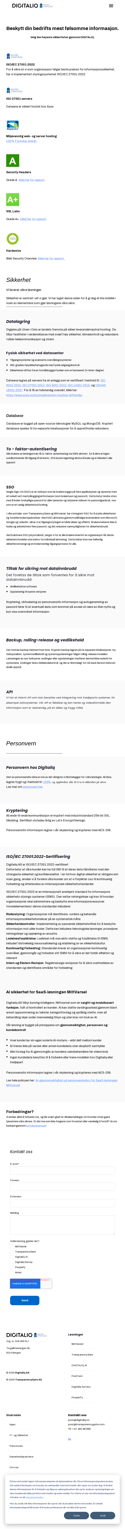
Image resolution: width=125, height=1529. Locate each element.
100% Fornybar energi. (21, 141)
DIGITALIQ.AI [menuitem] (79, 1365)
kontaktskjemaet (36, 1125)
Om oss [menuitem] (13, 1467)
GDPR (46, 782)
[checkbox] (23, 1259)
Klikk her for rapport (32, 180)
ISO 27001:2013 (33, 385)
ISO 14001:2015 (79, 385)
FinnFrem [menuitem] (77, 1376)
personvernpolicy (34, 1497)
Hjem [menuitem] (12, 1424)
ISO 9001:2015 (56, 385)
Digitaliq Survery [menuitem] (81, 1386)
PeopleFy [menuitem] (77, 1397)
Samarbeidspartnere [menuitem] (21, 1456)
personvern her (32, 787)
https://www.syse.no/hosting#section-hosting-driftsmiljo (44, 395)
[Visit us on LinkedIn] (69, 1439)
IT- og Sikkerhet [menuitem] (18, 1435)
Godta (76, 1515)
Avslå (102, 1515)
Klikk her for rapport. (51, 258)
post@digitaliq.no (79, 1420)
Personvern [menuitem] (16, 1446)
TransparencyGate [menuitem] (82, 1354)
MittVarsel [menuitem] (77, 1344)
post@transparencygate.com (86, 1424)
